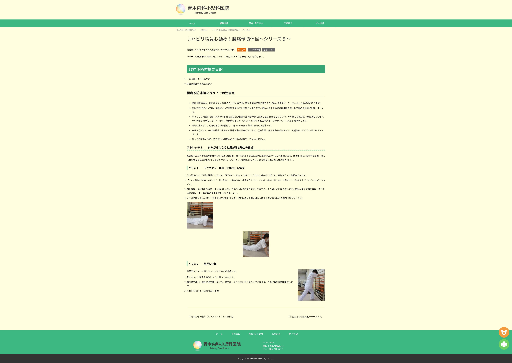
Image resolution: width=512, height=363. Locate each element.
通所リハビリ (268, 49)
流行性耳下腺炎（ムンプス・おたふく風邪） (211, 316)
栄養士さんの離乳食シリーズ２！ (305, 316)
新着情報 (224, 23)
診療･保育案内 (256, 23)
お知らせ (241, 49)
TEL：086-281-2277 (273, 348)
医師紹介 (288, 23)
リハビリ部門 (254, 49)
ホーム (192, 23)
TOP (187, 30)
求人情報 (320, 23)
